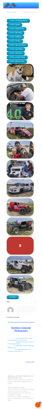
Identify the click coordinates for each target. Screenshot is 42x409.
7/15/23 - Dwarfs (14, 24)
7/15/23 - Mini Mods (15, 33)
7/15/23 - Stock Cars (15, 53)
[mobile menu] (39, 3)
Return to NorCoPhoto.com (26, 360)
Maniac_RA (19, 12)
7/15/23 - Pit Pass (14, 41)
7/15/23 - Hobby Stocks (16, 29)
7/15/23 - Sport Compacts (17, 45)
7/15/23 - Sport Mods (15, 49)
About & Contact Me (28, 358)
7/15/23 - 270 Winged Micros (18, 20)
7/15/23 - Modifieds (15, 37)
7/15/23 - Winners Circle (16, 61)
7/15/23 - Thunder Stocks (17, 57)
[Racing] (11, 5)
